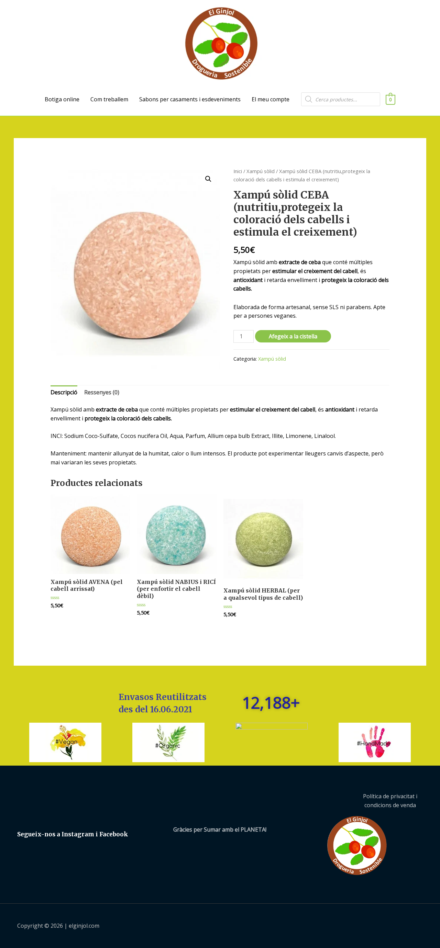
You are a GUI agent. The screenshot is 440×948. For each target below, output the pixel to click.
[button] (208, 179)
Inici (237, 171)
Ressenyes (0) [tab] (101, 392)
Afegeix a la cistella (293, 336)
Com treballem (109, 99)
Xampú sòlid (260, 171)
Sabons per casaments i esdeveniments (190, 99)
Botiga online (62, 99)
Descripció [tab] (64, 392)
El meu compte (270, 99)
